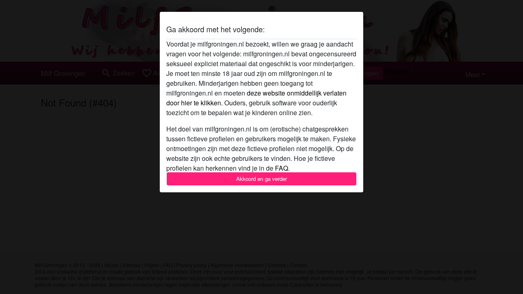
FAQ (281, 168)
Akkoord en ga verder (261, 179)
